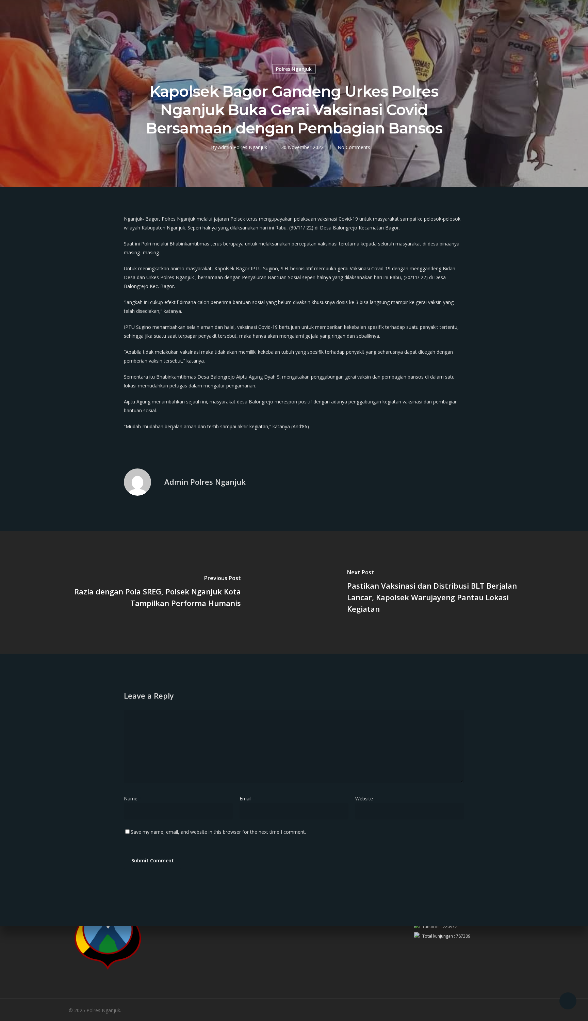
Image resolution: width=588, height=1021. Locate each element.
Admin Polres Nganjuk (242, 147)
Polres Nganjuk (294, 69)
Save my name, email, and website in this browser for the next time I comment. (218, 832)
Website (364, 798)
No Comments (354, 147)
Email (248, 798)
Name (133, 798)
